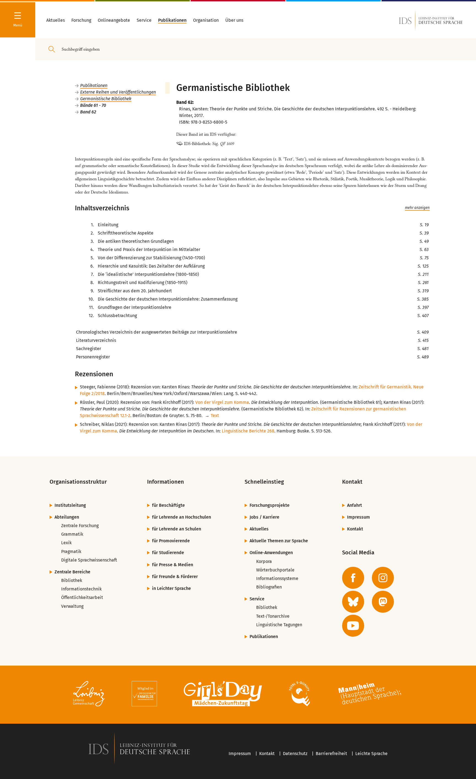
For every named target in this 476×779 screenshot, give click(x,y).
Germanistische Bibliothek (105, 98)
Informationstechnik (81, 589)
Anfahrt (354, 505)
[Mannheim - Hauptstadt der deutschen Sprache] (369, 694)
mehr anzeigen (417, 208)
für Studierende (168, 552)
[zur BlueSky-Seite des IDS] (353, 602)
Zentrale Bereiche (72, 571)
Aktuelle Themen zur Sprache (279, 540)
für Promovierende (171, 540)
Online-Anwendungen (271, 552)
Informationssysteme (277, 578)
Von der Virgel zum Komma (222, 402)
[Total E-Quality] (299, 694)
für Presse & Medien (172, 564)
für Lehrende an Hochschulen (181, 517)
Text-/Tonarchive (273, 616)
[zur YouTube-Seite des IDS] (353, 626)
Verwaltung (72, 606)
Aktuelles (259, 529)
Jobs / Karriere (264, 517)
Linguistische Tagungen (279, 624)
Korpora (264, 561)
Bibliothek (71, 580)
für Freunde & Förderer (175, 576)
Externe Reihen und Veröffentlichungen (118, 92)
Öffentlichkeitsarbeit (82, 597)
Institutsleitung (70, 505)
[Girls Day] (223, 694)
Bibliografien (269, 587)
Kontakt (355, 529)
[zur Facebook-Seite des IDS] (353, 578)
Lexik (66, 542)
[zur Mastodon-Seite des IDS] (383, 602)
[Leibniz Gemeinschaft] (89, 694)
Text (215, 415)
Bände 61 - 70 (93, 105)
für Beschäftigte (168, 505)
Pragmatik (71, 551)
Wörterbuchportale (275, 570)
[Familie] (144, 694)
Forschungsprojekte (270, 505)
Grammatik (72, 534)
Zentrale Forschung (80, 525)
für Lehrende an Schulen (176, 529)
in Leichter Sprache (171, 588)
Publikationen (93, 85)
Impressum (358, 517)
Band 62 (88, 112)
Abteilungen (67, 517)
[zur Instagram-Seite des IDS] (383, 578)
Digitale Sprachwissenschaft (89, 560)
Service (257, 598)
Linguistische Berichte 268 (248, 431)
